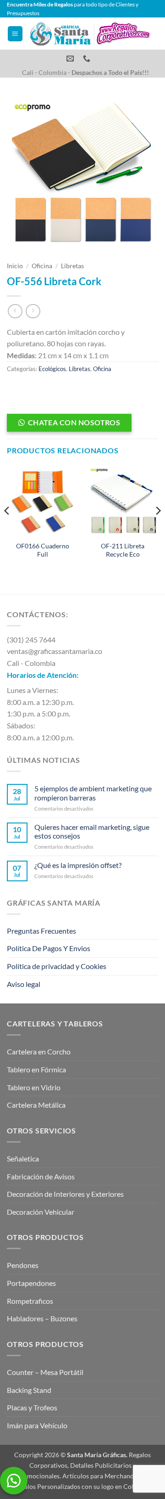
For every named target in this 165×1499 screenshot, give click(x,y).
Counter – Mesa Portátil (45, 1372)
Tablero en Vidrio (33, 1087)
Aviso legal (23, 984)
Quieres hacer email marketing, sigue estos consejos (91, 831)
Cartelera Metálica (36, 1104)
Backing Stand (29, 1390)
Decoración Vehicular (40, 1211)
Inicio (15, 266)
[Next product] (15, 311)
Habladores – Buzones (42, 1318)
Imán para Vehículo (37, 1425)
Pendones (22, 1265)
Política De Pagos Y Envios (48, 948)
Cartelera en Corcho (39, 1051)
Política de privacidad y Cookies (56, 966)
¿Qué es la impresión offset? (77, 865)
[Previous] (7, 528)
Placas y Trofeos (32, 1407)
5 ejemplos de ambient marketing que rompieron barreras (93, 792)
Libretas (72, 266)
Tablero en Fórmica (36, 1069)
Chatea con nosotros (74, 422)
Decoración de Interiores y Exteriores (65, 1193)
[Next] (157, 528)
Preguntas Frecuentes (41, 930)
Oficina (42, 266)
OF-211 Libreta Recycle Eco (122, 550)
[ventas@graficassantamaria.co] (71, 59)
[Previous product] (33, 311)
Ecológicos (52, 368)
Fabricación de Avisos (41, 1176)
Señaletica (23, 1158)
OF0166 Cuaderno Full (42, 550)
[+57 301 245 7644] (88, 59)
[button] (15, 33)
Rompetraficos (30, 1300)
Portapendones (31, 1283)
